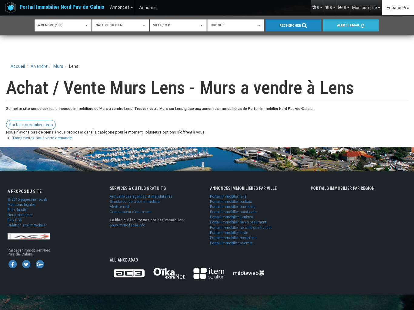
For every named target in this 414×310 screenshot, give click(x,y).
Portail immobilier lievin (229, 233)
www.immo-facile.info (127, 225)
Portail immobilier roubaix (231, 202)
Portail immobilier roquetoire (233, 238)
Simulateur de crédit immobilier (135, 202)
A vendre (39, 66)
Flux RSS (15, 220)
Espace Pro (398, 7)
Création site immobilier (27, 225)
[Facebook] (12, 264)
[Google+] (40, 264)
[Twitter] (26, 264)
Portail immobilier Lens (31, 124)
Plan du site (17, 210)
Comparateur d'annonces (131, 212)
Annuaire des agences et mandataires (141, 196)
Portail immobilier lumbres (231, 217)
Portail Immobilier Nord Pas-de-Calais (62, 7)
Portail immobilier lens (228, 196)
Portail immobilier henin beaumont (238, 222)
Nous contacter (20, 215)
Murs (58, 66)
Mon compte (365, 7)
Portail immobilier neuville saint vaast (241, 228)
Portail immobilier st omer (231, 243)
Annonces (120, 7)
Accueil (18, 66)
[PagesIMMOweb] (29, 236)
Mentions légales (22, 205)
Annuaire (148, 7)
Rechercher (290, 26)
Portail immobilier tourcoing (232, 207)
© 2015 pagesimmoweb (27, 199)
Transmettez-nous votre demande (42, 138)
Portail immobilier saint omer (234, 212)
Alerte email (349, 25)
